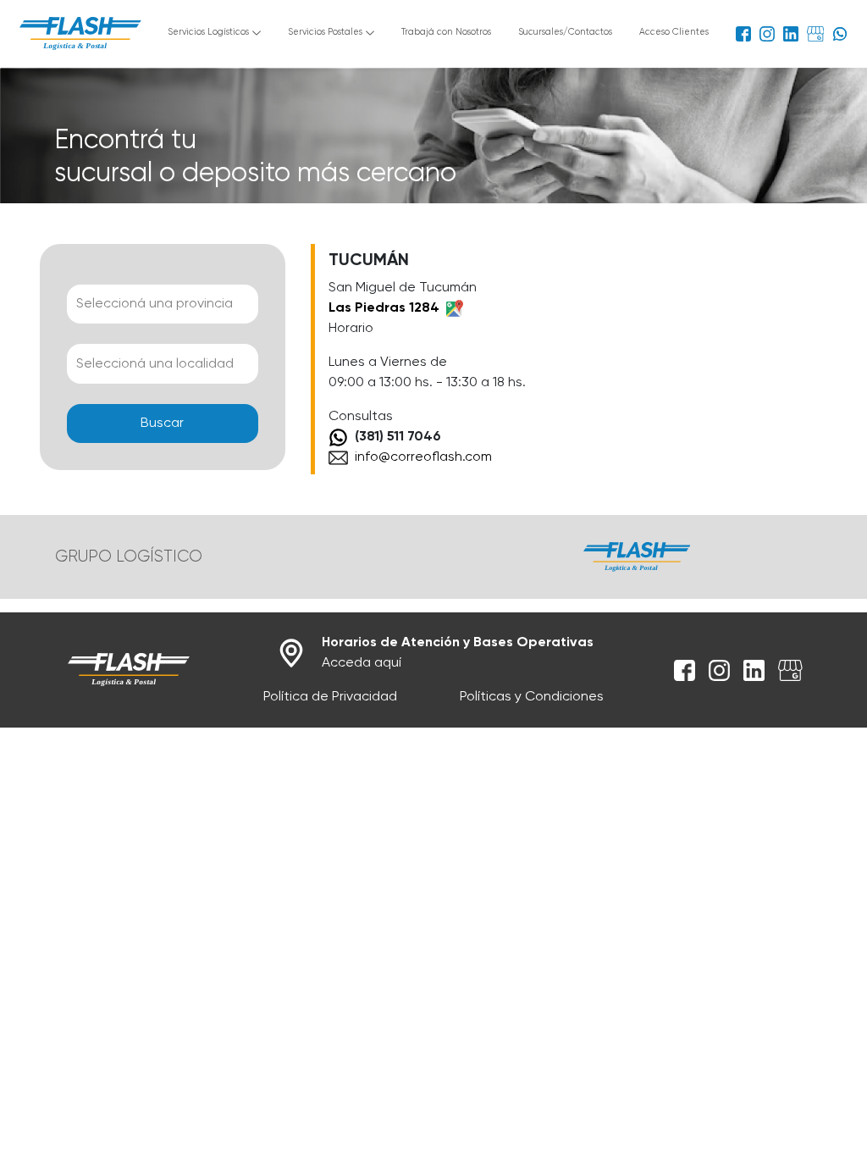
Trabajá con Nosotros (446, 32)
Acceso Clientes (674, 32)
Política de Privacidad (330, 697)
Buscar (162, 423)
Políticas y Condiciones (532, 697)
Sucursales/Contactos (565, 32)
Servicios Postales (325, 32)
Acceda (458, 653)
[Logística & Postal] (129, 670)
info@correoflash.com (423, 457)
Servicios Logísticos (208, 32)
